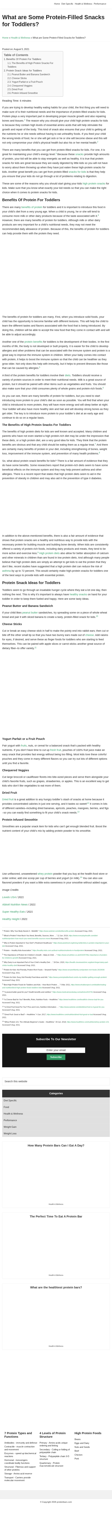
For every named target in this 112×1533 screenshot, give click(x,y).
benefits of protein (31, 207)
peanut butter (30, 612)
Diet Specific (10, 1100)
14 (81, 877)
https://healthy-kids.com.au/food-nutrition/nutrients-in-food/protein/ (59, 950)
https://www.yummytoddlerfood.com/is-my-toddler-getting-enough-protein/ (78, 977)
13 (78, 812)
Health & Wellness (20, 38)
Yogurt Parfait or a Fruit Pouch (27, 82)
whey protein (45, 873)
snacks (79, 154)
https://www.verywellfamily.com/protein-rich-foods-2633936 (81, 970)
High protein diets (49, 553)
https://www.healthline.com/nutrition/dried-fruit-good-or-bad (70, 1014)
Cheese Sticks (19, 78)
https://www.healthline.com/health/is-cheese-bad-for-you (81, 1000)
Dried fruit (8, 799)
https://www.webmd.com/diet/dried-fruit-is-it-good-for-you (82, 1007)
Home (5, 38)
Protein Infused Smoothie (25, 93)
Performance (10, 1120)
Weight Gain (10, 1127)
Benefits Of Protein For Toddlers (23, 59)
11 (35, 647)
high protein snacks (94, 183)
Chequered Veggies (22, 85)
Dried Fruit (17, 89)
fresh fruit (55, 750)
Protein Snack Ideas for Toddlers (24, 70)
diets (67, 375)
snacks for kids (77, 171)
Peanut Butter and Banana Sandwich (31, 74)
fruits (24, 745)
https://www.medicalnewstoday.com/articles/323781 (72, 992)
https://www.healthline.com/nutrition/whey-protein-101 (88, 1022)
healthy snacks (78, 594)
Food (6, 1107)
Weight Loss (10, 1133)
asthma (6, 570)
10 (97, 616)
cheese (89, 635)
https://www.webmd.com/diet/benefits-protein (57, 931)
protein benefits (33, 341)
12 (88, 803)
